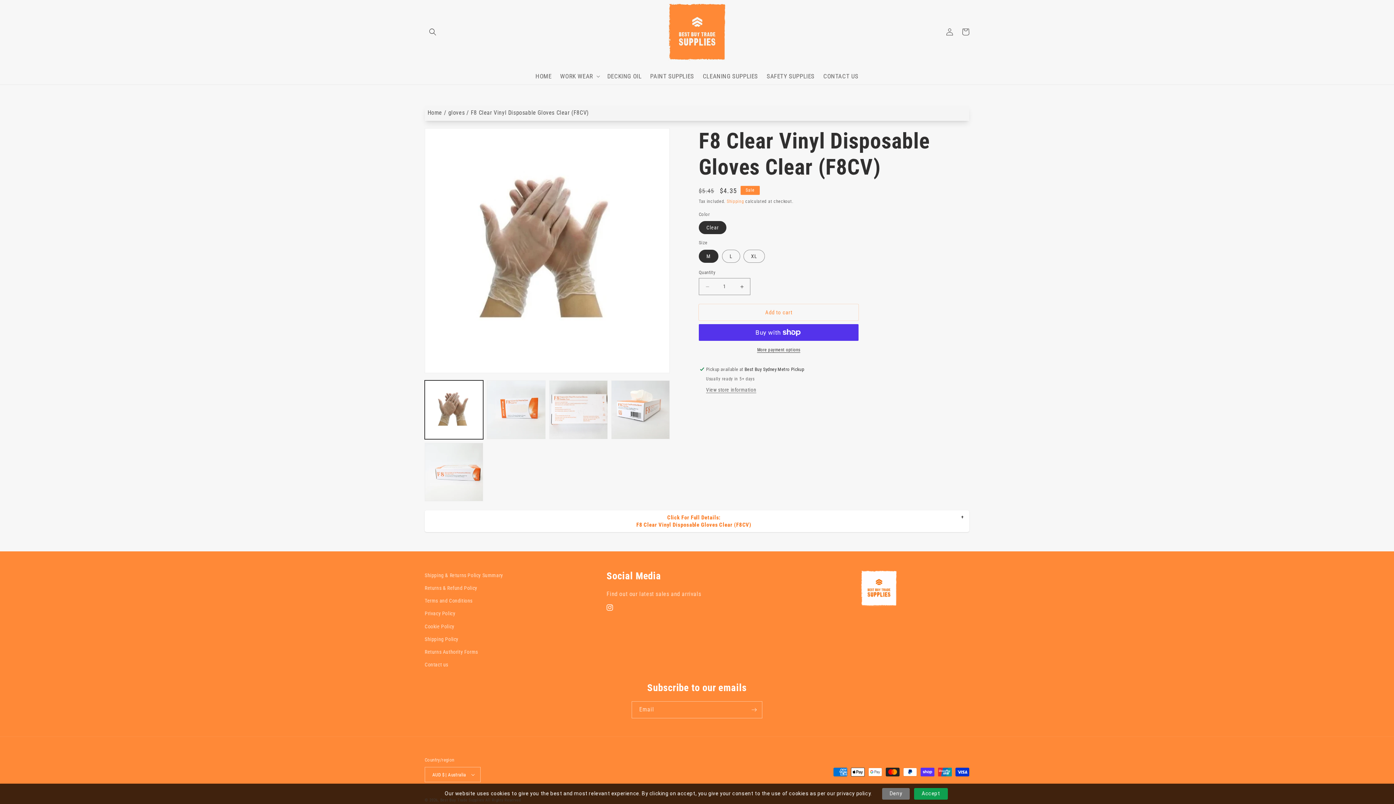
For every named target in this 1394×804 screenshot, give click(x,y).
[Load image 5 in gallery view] (454, 472)
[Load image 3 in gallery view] (578, 409)
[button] (433, 32)
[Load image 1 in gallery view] (454, 409)
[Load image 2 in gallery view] (516, 409)
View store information (731, 390)
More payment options (778, 349)
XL (754, 256)
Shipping (735, 201)
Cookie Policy (440, 626)
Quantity (707, 272)
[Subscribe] (754, 709)
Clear (712, 227)
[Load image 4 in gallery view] (640, 409)
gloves (456, 112)
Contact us (436, 665)
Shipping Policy (441, 639)
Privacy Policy (440, 613)
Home (435, 112)
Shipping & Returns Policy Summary (464, 575)
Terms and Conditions (449, 601)
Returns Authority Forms (451, 652)
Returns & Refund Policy (451, 588)
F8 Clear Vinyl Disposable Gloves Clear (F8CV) (530, 112)
